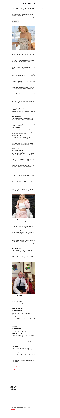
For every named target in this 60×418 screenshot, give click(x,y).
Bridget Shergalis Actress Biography (17, 369)
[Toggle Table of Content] (18, 21)
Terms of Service (32, 416)
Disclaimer (26, 416)
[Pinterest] (13, 377)
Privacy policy (28, 416)
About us (21, 416)
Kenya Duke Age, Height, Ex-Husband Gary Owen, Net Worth (14, 391)
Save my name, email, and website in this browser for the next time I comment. (20, 407)
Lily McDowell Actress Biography (16, 366)
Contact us (23, 416)
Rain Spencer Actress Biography (16, 367)
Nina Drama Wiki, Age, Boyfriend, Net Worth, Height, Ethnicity (13, 386)
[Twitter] (12, 377)
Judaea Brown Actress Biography (16, 371)
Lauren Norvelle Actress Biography (17, 372)
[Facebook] (11, 377)
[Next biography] (30, 3)
